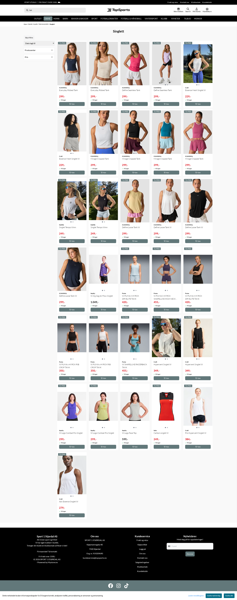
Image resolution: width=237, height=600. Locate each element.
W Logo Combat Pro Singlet (71, 433)
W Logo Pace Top (129, 433)
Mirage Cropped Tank (100, 159)
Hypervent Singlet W (162, 364)
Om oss (142, 553)
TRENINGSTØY (44, 24)
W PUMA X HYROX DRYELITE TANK (130, 297)
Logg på (142, 549)
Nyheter (175, 18)
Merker (198, 18)
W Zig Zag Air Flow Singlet (102, 296)
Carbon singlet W (161, 433)
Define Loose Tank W (131, 227)
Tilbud (187, 18)
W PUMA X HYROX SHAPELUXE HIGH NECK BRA (165, 297)
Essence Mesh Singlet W (195, 90)
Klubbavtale (195, 2)
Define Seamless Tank (131, 90)
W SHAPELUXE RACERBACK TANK (134, 366)
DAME (30, 24)
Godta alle (229, 596)
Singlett (52, 24)
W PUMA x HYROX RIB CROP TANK (69, 366)
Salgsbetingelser (142, 562)
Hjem (25, 24)
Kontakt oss (184, 2)
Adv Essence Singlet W (68, 501)
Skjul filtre (29, 38)
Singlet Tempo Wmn (67, 227)
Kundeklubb (207, 2)
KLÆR (35, 24)
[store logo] (118, 10)
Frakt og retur (173, 2)
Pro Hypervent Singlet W (195, 433)
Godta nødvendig (213, 596)
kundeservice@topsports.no (95, 558)
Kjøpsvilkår (142, 544)
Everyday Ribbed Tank (68, 90)
